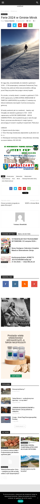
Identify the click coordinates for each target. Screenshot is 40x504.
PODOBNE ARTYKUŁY (8, 234)
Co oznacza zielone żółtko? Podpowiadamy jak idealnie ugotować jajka (10, 452)
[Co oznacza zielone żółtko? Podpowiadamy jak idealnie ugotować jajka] (10, 442)
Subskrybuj (34, 281)
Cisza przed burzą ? (18, 389)
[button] (37, 2)
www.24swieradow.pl (7, 181)
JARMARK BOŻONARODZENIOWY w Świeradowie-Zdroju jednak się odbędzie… (23, 409)
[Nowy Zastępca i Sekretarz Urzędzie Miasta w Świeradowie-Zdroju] (6, 250)
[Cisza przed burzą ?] (6, 391)
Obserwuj (15, 281)
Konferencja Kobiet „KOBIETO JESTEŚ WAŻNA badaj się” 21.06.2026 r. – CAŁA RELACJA (23, 259)
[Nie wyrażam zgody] (38, 498)
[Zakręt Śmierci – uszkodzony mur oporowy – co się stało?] (6, 400)
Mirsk (18, 178)
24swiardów (19, 176)
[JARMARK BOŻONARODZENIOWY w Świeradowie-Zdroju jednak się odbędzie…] (6, 410)
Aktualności (14, 11)
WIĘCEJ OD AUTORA (24, 234)
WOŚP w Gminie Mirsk (32, 203)
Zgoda (20, 501)
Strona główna (5, 11)
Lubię (5, 281)
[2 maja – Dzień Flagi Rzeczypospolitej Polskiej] (6, 419)
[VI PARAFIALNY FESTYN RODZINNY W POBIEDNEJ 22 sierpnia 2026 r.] (6, 244)
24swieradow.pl (6, 178)
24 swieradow (10, 176)
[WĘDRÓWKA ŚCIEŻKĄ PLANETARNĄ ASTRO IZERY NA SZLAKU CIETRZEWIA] (30, 440)
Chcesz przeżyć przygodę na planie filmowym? (10, 204)
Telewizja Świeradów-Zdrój (29, 178)
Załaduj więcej (19, 426)
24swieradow (27, 176)
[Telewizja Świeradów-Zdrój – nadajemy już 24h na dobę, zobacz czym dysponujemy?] (10, 461)
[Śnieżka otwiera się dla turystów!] (30, 461)
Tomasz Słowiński (9, 21)
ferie (13, 178)
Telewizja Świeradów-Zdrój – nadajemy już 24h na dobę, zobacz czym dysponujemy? (10, 471)
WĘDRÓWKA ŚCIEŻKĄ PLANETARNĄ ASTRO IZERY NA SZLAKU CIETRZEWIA (29, 447)
